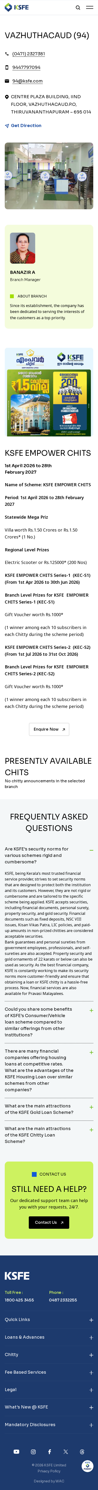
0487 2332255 (63, 1300)
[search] (78, 7)
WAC (59, 1481)
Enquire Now (46, 729)
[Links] (17, 1451)
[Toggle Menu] (89, 7)
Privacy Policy (49, 1471)
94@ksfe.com (27, 81)
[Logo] (17, 7)
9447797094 (26, 67)
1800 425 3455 (19, 1300)
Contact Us (46, 1222)
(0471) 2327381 (28, 53)
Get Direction (26, 125)
